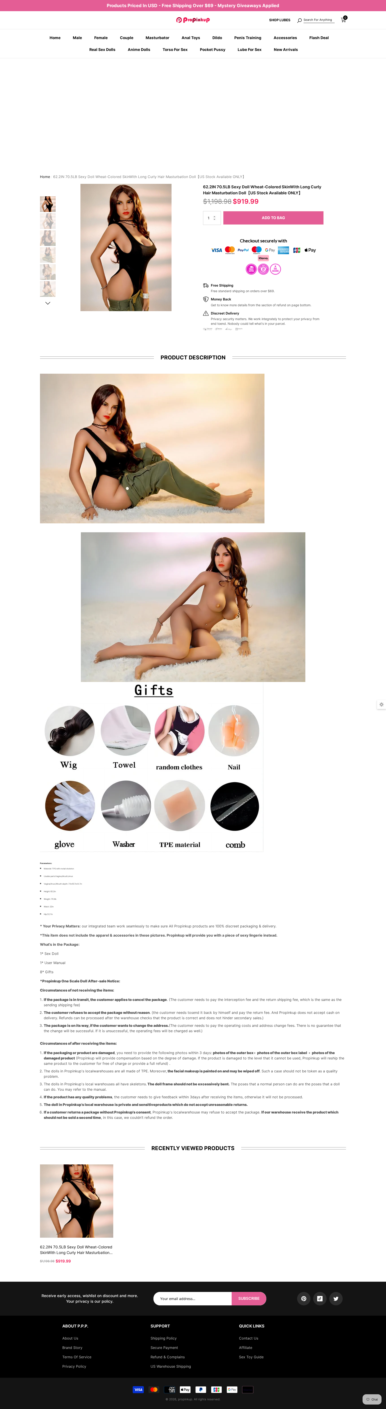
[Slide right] (48, 301)
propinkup (185, 1399)
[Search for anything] (316, 20)
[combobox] (319, 20)
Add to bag (273, 216)
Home (45, 175)
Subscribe (249, 1298)
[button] (343, 20)
